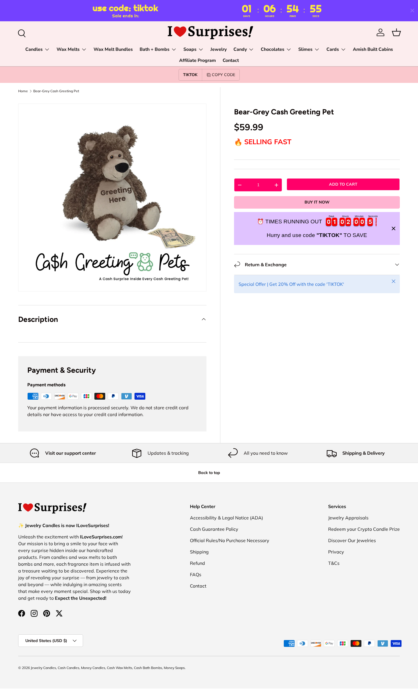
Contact (231, 60)
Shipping (199, 552)
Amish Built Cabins (373, 49)
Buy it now (317, 202)
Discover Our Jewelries (352, 540)
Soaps (189, 49)
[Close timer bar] (412, 10)
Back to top (209, 472)
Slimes (305, 49)
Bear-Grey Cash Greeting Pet (56, 91)
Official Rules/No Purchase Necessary (229, 540)
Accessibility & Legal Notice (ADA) (226, 518)
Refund (197, 563)
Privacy (336, 552)
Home (23, 91)
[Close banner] (393, 228)
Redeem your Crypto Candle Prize (364, 529)
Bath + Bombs (154, 49)
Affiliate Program (197, 60)
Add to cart (343, 184)
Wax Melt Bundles (113, 49)
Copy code (223, 74)
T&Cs (334, 563)
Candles (34, 49)
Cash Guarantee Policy (214, 529)
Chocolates (272, 49)
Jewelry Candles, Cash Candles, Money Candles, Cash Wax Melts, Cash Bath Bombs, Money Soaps (108, 668)
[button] (396, 32)
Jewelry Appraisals (348, 518)
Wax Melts (68, 49)
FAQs (195, 574)
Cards (332, 49)
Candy (240, 49)
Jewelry (218, 49)
